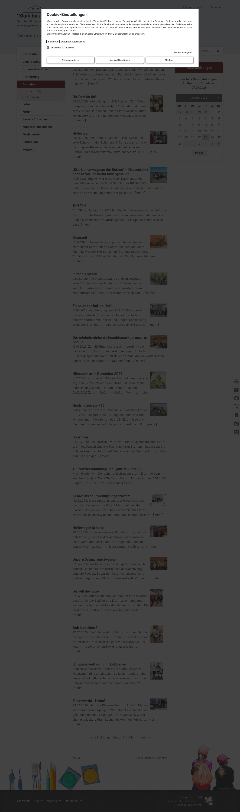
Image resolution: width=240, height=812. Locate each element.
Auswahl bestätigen (120, 60)
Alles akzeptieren (70, 60)
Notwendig (56, 47)
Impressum (53, 41)
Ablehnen (169, 60)
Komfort (70, 47)
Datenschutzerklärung (73, 41)
